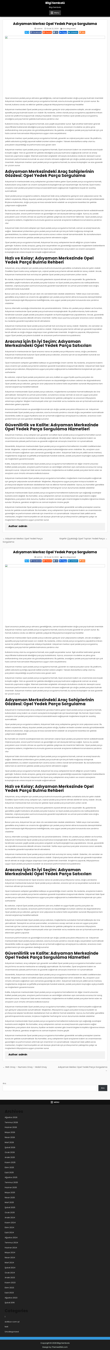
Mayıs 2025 (10, 1192)
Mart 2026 (9, 1142)
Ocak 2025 (10, 1212)
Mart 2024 (9, 1262)
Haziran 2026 (11, 1127)
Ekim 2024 (9, 1227)
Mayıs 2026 (10, 1132)
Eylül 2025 (9, 1172)
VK (57, 32)
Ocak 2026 (10, 1152)
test (6, 1326)
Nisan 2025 (10, 1197)
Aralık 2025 (10, 1157)
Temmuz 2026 (11, 1122)
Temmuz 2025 (11, 1182)
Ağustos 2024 (11, 1237)
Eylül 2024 (9, 1232)
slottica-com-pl (12, 1321)
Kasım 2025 (10, 1162)
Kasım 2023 (10, 1282)
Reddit (48, 32)
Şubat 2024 (10, 1267)
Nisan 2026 (10, 1137)
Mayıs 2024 (10, 1252)
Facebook (37, 32)
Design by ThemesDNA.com (55, 1347)
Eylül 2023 (9, 1292)
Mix (83, 32)
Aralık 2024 (10, 1217)
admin (40, 29)
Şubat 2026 (10, 1147)
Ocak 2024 (10, 1272)
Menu (56, 12)
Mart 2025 (9, 1202)
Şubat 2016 (10, 1302)
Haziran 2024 (11, 1247)
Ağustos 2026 (11, 1117)
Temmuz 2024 (11, 1242)
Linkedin (74, 32)
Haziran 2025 (11, 1187)
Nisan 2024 (10, 1257)
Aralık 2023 (10, 1277)
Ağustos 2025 (11, 1177)
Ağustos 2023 (11, 1297)
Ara (4, 1083)
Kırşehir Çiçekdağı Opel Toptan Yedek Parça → (83, 538)
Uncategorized (69, 28)
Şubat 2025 (10, 1207)
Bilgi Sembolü (55, 3)
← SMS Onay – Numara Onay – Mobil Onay (25, 1067)
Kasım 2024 (10, 1222)
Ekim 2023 (9, 1287)
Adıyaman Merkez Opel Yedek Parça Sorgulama (55, 23)
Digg (64, 32)
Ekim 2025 (9, 1167)
